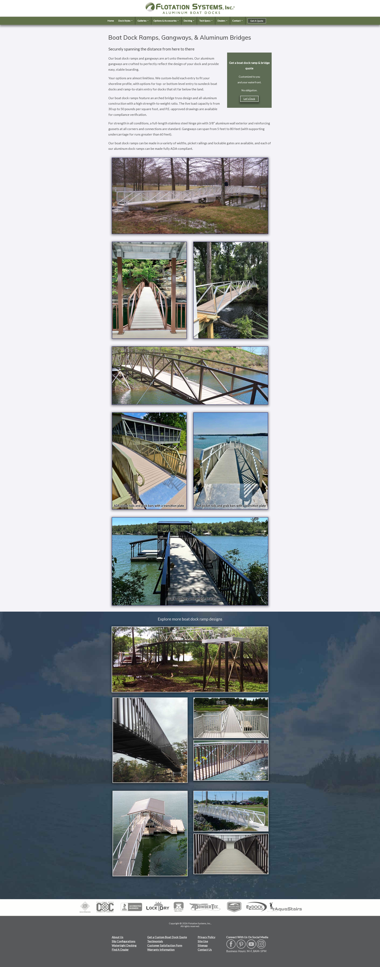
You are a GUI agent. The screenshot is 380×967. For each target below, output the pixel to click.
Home (110, 20)
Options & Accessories (165, 20)
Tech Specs (205, 20)
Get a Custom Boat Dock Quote (167, 937)
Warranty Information (161, 949)
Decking (188, 20)
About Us (117, 937)
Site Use (203, 941)
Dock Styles (124, 20)
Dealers (221, 20)
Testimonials (155, 941)
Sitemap (203, 945)
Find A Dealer (120, 949)
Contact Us (205, 949)
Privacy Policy (206, 937)
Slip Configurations (123, 941)
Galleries (142, 20)
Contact (236, 20)
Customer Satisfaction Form (164, 945)
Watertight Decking (124, 945)
